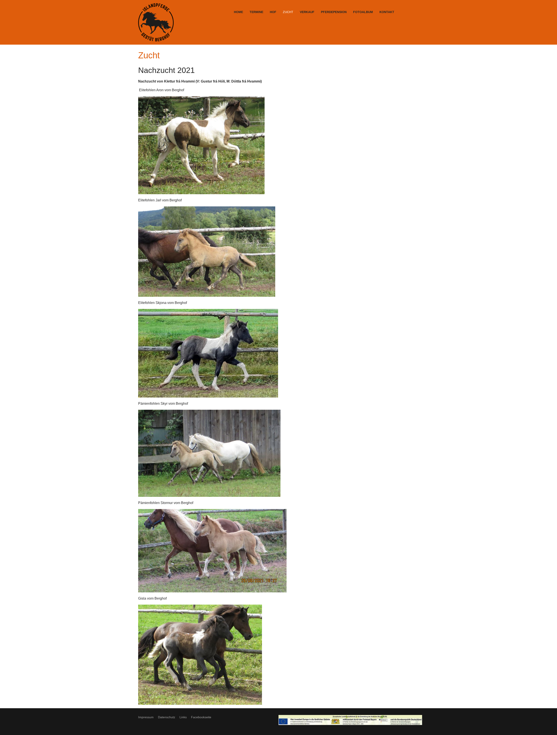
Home (238, 12)
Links (183, 717)
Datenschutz (166, 717)
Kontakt (386, 12)
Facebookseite (201, 717)
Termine (256, 12)
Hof (273, 12)
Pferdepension (334, 12)
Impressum (146, 717)
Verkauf (307, 12)
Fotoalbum (363, 12)
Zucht (288, 12)
